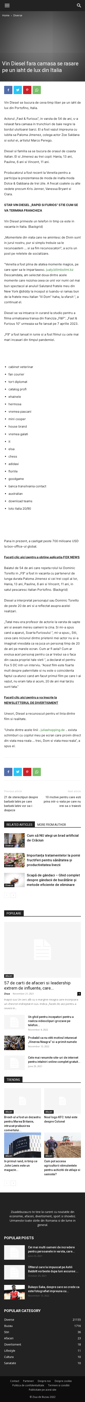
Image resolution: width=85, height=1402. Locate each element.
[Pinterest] (27, 90)
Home (5, 15)
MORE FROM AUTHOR (51, 824)
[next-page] (13, 895)
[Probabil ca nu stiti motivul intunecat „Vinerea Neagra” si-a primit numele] (14, 1043)
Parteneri (28, 1381)
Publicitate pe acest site (42, 1389)
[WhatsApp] (37, 90)
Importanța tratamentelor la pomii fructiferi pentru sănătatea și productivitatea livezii (53, 860)
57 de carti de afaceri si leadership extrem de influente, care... (37, 985)
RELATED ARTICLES (19, 824)
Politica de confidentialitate (28, 1385)
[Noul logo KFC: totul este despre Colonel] (62, 1101)
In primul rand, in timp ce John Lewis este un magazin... (20, 1166)
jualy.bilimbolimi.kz (59, 270)
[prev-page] (6, 895)
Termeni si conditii (59, 1385)
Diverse (17, 15)
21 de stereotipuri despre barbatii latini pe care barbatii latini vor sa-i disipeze (21, 803)
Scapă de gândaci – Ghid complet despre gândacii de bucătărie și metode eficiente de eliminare (53, 880)
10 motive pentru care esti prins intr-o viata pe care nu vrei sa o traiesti (62, 801)
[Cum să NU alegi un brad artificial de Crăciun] (14, 840)
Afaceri (8, 975)
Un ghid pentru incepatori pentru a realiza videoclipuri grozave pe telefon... (51, 1021)
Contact (14, 1381)
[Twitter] (18, 90)
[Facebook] (8, 90)
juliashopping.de (53, 730)
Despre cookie (63, 1381)
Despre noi (44, 1381)
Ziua (7, 993)
